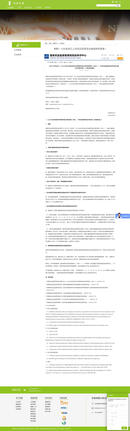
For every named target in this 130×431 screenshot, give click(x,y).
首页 (50, 43)
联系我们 (48, 7)
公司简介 (18, 402)
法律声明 (37, 428)
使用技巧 (47, 406)
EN (120, 2)
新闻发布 (18, 404)
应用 (19, 7)
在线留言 (18, 409)
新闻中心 (55, 43)
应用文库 (47, 409)
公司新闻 (17, 50)
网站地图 (43, 428)
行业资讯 (17, 55)
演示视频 (47, 404)
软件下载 (47, 411)
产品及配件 (10, 7)
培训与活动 (28, 7)
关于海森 (38, 7)
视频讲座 (47, 402)
